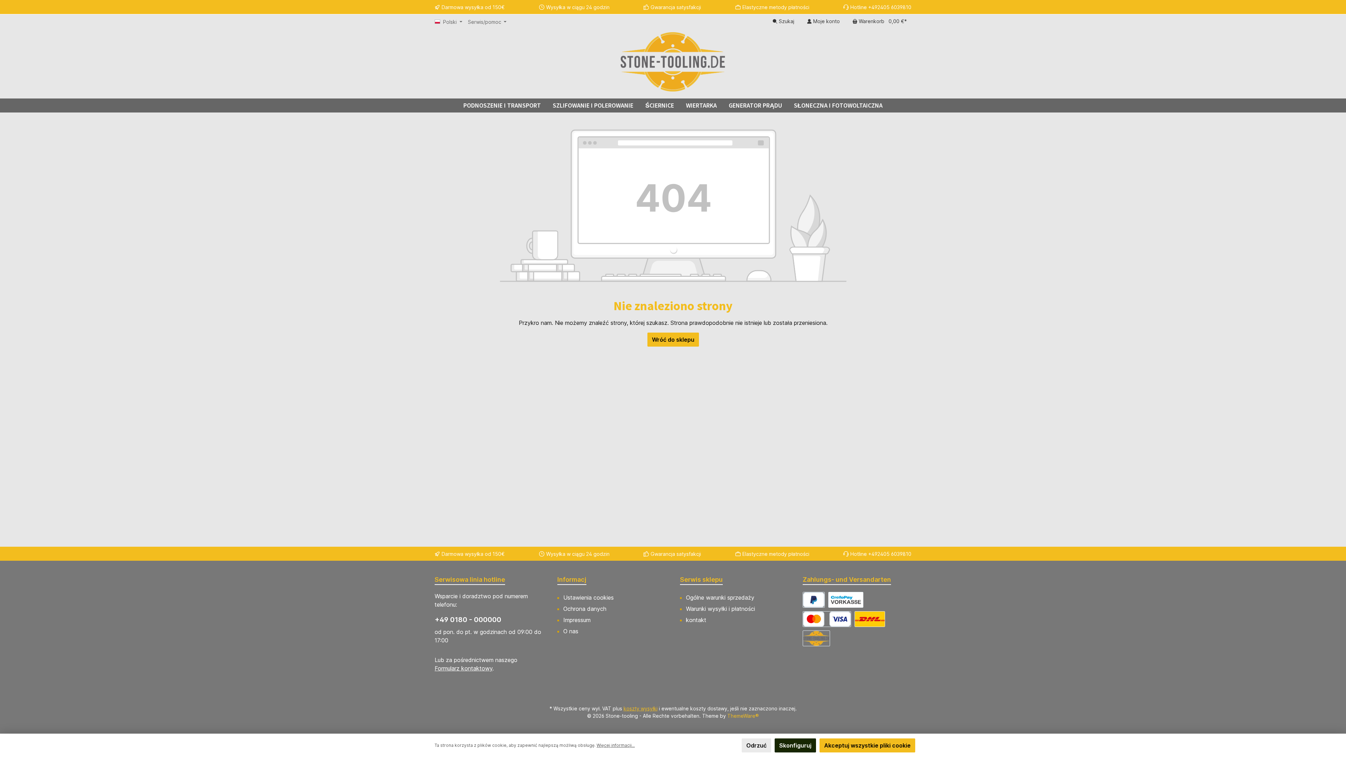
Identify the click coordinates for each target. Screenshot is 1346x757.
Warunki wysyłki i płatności (720, 608)
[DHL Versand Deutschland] (870, 619)
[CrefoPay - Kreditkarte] (827, 619)
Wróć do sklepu (673, 339)
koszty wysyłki (641, 708)
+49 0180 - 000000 (468, 619)
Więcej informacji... (616, 745)
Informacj (571, 579)
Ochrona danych (584, 608)
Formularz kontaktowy (463, 668)
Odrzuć (756, 745)
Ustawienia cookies (588, 597)
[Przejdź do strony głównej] (673, 61)
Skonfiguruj (795, 745)
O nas (570, 631)
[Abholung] (816, 638)
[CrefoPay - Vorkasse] (845, 600)
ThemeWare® (743, 716)
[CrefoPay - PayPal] (814, 600)
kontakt (696, 619)
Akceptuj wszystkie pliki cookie (867, 745)
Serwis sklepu (701, 579)
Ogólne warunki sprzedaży (720, 597)
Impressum (577, 619)
